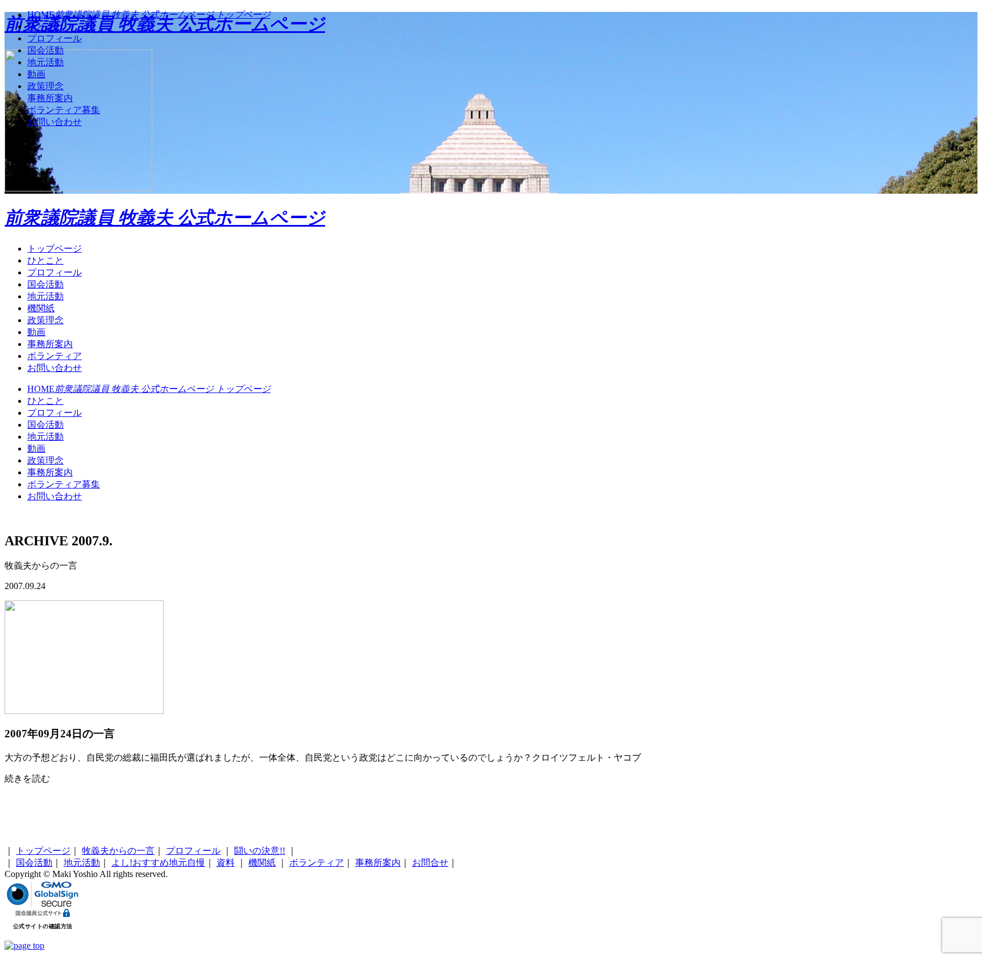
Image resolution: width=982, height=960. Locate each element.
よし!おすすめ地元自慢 (158, 862)
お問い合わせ (54, 368)
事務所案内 (50, 344)
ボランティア (54, 356)
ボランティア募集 (63, 484)
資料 (226, 862)
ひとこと (45, 260)
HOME (149, 389)
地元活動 (45, 296)
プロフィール (54, 272)
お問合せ (430, 862)
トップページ (54, 248)
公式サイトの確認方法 (43, 926)
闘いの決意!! (259, 850)
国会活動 (45, 284)
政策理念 (45, 320)
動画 (36, 332)
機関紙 (41, 308)
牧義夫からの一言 (118, 850)
